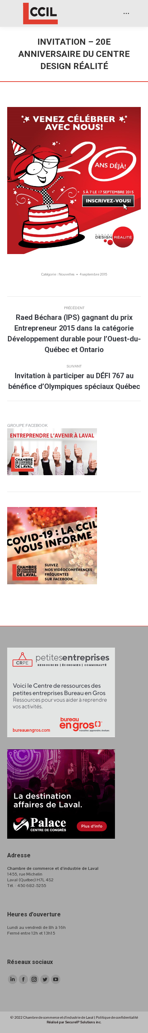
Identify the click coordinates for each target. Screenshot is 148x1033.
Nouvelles (66, 274)
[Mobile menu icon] (126, 13)
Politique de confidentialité (117, 1017)
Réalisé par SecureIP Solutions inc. (74, 1022)
